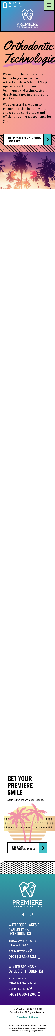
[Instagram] (32, 914)
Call (11, 3)
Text (19, 3)
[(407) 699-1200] (39, 992)
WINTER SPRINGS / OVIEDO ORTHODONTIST (26, 969)
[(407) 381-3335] (39, 955)
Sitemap (34, 1017)
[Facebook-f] (23, 914)
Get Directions (19, 951)
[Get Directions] (30, 950)
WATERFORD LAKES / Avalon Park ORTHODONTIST (24, 929)
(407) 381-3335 (23, 956)
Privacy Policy (22, 1017)
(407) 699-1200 (23, 994)
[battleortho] (27, 18)
